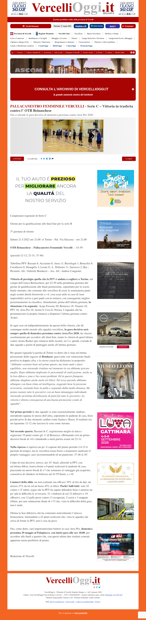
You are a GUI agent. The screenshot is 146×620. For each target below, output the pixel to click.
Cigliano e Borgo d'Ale (19, 42)
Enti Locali (58, 52)
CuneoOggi (71, 46)
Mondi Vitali (119, 52)
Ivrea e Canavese (17, 38)
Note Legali (70, 602)
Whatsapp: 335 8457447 (114, 595)
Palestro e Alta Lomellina (105, 42)
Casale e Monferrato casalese (22, 46)
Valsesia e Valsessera (41, 42)
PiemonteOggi (86, 46)
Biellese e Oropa (112, 34)
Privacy (97, 602)
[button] (131, 52)
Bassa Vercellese (94, 34)
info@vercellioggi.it (57, 602)
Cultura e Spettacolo (33, 52)
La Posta (99, 52)
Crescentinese (84, 42)
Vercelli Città (64, 34)
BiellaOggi (57, 46)
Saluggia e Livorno (59, 38)
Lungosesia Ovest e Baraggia (120, 38)
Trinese (74, 38)
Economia (47, 52)
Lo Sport (109, 52)
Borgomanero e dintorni (64, 42)
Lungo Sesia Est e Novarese (93, 38)
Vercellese (78, 34)
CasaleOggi (43, 46)
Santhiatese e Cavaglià (38, 38)
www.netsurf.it (80, 613)
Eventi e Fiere (88, 52)
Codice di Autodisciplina (85, 602)
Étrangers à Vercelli (73, 52)
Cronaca (20, 52)
